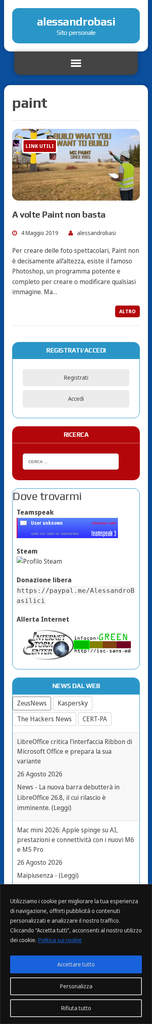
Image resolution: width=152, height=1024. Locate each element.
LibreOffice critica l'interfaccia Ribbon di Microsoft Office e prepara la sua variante (74, 751)
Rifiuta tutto (76, 1008)
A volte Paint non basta (59, 214)
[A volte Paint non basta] (76, 194)
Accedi (76, 398)
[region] (76, 954)
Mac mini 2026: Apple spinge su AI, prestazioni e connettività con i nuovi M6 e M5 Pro (75, 839)
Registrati (76, 377)
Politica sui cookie (60, 940)
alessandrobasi (96, 233)
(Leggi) (61, 807)
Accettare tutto (76, 964)
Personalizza (76, 986)
